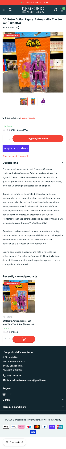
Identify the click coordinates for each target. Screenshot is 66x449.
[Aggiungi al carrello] (23, 339)
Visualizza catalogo (4, 9)
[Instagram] (4, 394)
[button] (57, 62)
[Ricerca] (10, 9)
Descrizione (10, 162)
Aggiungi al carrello (38, 138)
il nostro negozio (27, 118)
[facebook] (11, 394)
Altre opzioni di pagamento (16, 156)
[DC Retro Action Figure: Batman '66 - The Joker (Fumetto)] (19, 296)
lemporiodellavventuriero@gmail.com (26, 380)
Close (33, 399)
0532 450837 (14, 375)
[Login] (55, 10)
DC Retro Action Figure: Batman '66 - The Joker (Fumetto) (18, 323)
